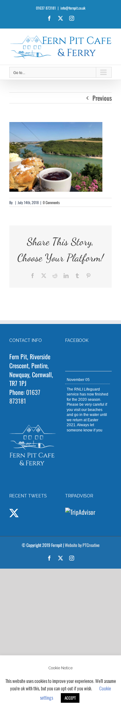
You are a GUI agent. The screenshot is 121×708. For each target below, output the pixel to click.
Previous (102, 98)
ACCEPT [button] (70, 698)
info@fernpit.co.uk (72, 8)
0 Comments (51, 202)
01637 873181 (24, 396)
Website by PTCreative (82, 545)
